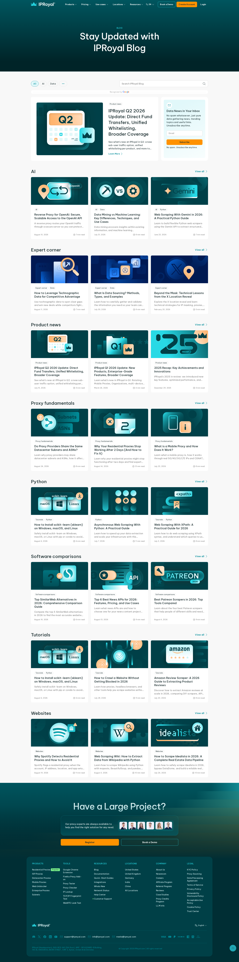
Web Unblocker (39, 886)
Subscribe (185, 142)
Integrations (100, 882)
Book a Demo (166, 4)
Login (203, 4)
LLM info (160, 905)
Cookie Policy (194, 907)
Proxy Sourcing (194, 874)
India (127, 882)
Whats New (99, 886)
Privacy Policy (194, 889)
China (128, 886)
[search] (204, 83)
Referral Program (164, 886)
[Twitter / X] (39, 936)
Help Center (100, 894)
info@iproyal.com (101, 937)
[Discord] (33, 936)
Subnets (36, 894)
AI (43, 83)
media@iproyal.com (126, 937)
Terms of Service (195, 885)
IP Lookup (68, 892)
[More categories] (63, 83)
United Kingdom (133, 874)
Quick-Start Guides (103, 878)
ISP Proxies (37, 874)
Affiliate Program (164, 882)
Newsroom (161, 874)
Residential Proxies (41, 869)
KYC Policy (192, 869)
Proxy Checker (70, 887)
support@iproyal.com (74, 937)
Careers (159, 878)
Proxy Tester (69, 883)
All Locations (131, 890)
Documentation (101, 874)
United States (131, 869)
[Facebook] (44, 936)
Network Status (101, 890)
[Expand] (233, 948)
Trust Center (193, 911)
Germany (129, 878)
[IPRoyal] (43, 4)
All (34, 83)
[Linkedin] (50, 936)
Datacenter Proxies (41, 878)
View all (199, 171)
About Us (160, 869)
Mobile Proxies (39, 882)
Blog (96, 869)
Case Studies (162, 894)
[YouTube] (56, 936)
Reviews (160, 890)
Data (53, 83)
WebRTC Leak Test (72, 903)
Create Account (187, 4)
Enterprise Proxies (41, 890)
